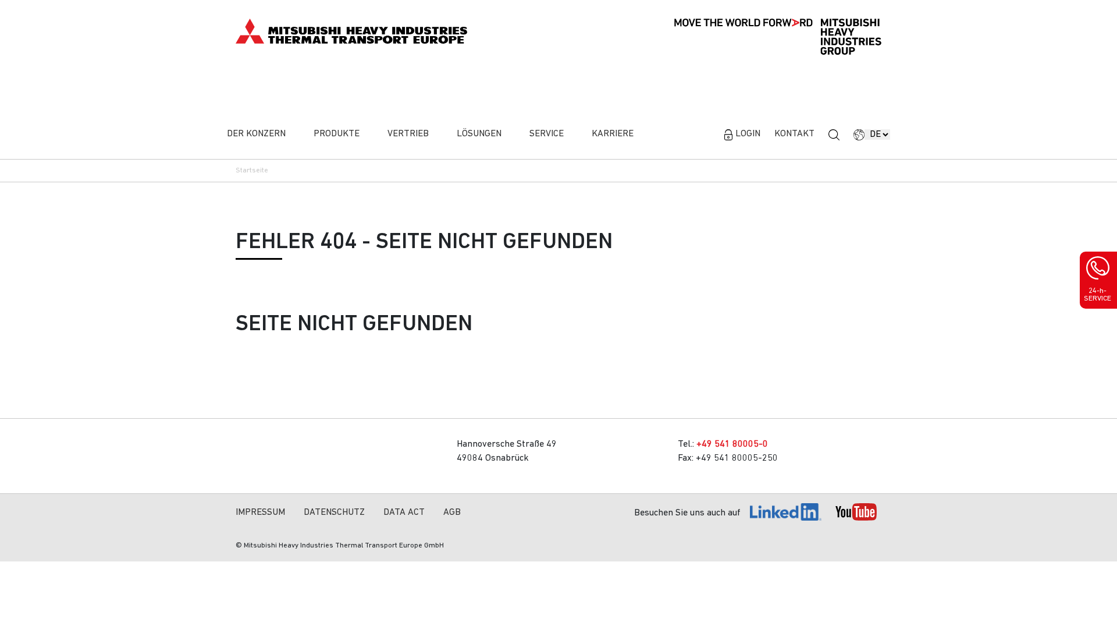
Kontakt (794, 134)
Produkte (337, 134)
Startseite (252, 170)
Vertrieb (408, 134)
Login (747, 134)
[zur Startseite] (351, 31)
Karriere (613, 134)
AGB (452, 512)
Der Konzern (256, 134)
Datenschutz (334, 512)
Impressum (260, 512)
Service (546, 134)
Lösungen (479, 134)
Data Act (404, 512)
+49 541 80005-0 (732, 444)
